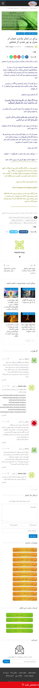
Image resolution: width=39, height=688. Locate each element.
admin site (22, 386)
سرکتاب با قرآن (20, 620)
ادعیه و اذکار (20, 33)
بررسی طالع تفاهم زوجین (25, 579)
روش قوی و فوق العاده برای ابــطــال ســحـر (28, 270)
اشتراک (6, 661)
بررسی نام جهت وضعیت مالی (24, 569)
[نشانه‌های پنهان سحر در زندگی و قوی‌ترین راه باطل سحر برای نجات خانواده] (28, 317)
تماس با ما (14, 672)
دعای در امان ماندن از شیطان (30, 222)
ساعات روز (18, 676)
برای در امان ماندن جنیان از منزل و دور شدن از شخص (20, 217)
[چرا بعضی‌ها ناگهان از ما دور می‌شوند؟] (28, 293)
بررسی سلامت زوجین (25, 589)
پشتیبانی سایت (28, 676)
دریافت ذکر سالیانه (20, 626)
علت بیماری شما (25, 574)
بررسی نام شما (25, 564)
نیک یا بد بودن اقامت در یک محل (24, 594)
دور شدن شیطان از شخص (15, 222)
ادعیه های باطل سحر (31, 33)
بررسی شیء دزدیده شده (25, 584)
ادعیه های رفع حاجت (11, 313)
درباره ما (6, 672)
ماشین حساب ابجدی (24, 598)
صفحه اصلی (32, 672)
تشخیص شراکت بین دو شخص (24, 550)
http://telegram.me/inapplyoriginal (24, 187)
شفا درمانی (19, 615)
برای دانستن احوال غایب (25, 559)
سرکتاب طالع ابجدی (25, 555)
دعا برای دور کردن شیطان (17, 220)
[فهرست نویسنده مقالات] (19, 245)
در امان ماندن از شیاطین (31, 220)
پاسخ (3, 380)
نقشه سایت (22, 672)
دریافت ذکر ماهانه (19, 631)
